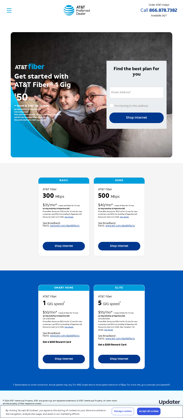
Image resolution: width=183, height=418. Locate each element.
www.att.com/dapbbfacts (65, 226)
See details (41, 120)
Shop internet (136, 118)
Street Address (121, 92)
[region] (91, 411)
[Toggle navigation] (9, 10)
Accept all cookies (149, 411)
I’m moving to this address (131, 106)
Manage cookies (123, 411)
